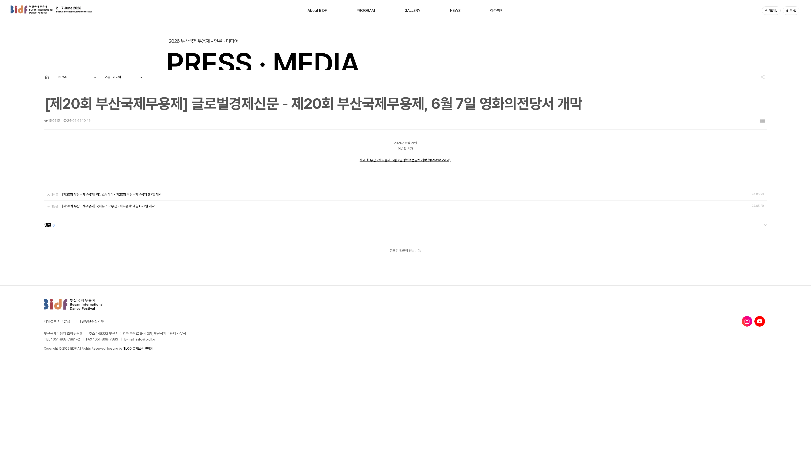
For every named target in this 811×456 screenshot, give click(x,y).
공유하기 (760, 76)
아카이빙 (497, 10)
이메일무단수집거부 (89, 321)
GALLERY (412, 10)
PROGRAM (366, 10)
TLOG (127, 348)
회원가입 (773, 10)
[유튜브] (759, 321)
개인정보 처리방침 (57, 321)
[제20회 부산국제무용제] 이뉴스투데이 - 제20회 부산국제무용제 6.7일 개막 (112, 195)
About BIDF (317, 10)
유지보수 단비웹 (143, 348)
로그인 (793, 10)
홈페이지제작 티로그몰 (58, 353)
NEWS (455, 10)
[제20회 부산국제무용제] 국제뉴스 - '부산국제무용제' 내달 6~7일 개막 (108, 206)
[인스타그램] (747, 321)
